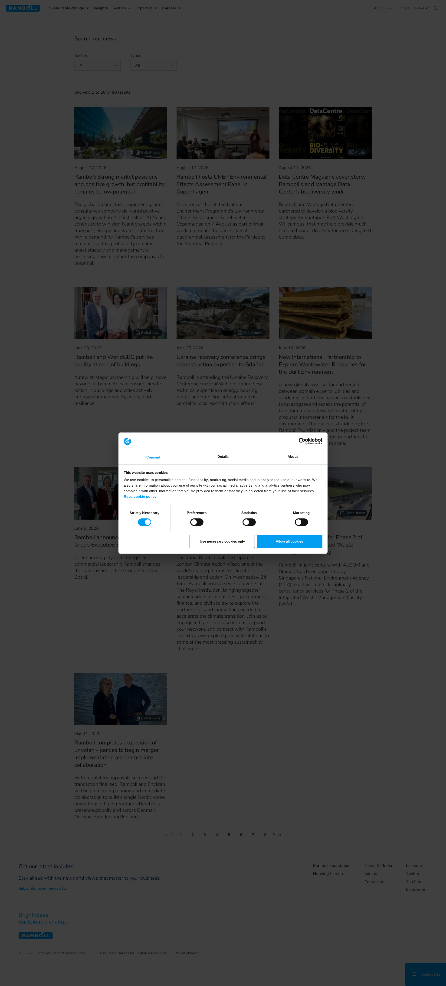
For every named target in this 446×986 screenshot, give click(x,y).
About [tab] (293, 457)
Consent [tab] (153, 457)
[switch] (196, 522)
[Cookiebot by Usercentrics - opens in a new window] (302, 441)
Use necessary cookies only (222, 541)
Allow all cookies (289, 541)
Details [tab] (223, 457)
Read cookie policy (140, 496)
